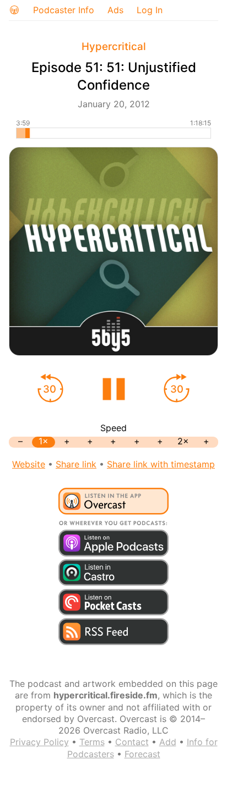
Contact (132, 741)
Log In (150, 9)
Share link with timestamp (161, 464)
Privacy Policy (39, 741)
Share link (76, 464)
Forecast (142, 753)
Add (167, 741)
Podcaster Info (63, 9)
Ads (115, 9)
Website (28, 464)
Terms (92, 741)
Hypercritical (114, 46)
